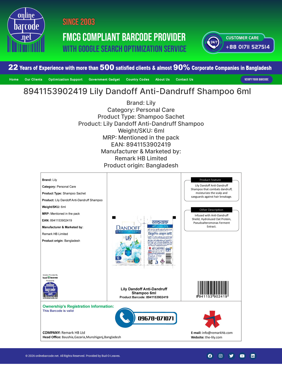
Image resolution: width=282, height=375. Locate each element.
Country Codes (137, 79)
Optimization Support (66, 79)
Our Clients (33, 79)
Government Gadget (104, 79)
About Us (162, 79)
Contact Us (184, 79)
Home (14, 79)
